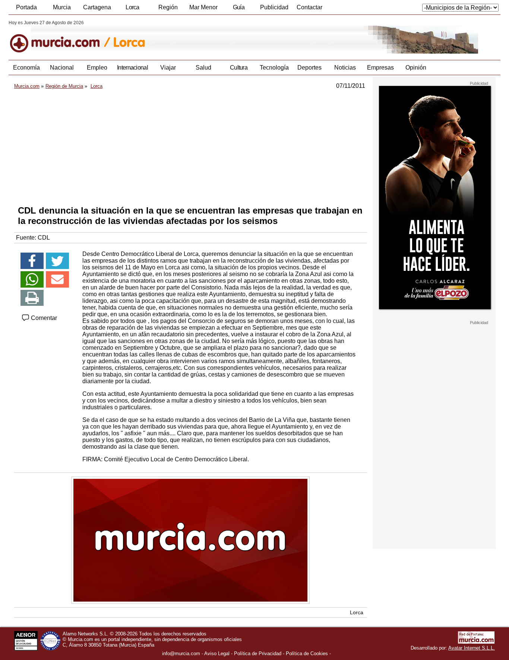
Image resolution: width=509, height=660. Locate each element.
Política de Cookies (307, 653)
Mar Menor (203, 7)
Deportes (309, 67)
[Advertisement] (190, 147)
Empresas (380, 67)
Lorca (132, 7)
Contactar (309, 7)
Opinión (415, 67)
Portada (26, 7)
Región (168, 7)
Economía (26, 67)
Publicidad (274, 7)
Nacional (62, 67)
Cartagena (97, 7)
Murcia (62, 7)
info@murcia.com (181, 653)
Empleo (97, 67)
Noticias (345, 67)
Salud (203, 67)
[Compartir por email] (57, 279)
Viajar (168, 67)
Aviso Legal (217, 653)
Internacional (132, 67)
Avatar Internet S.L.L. (471, 648)
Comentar (43, 318)
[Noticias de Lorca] (190, 37)
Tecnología (274, 67)
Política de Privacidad (257, 653)
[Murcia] (59, 37)
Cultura (238, 67)
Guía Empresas (238, 9)
